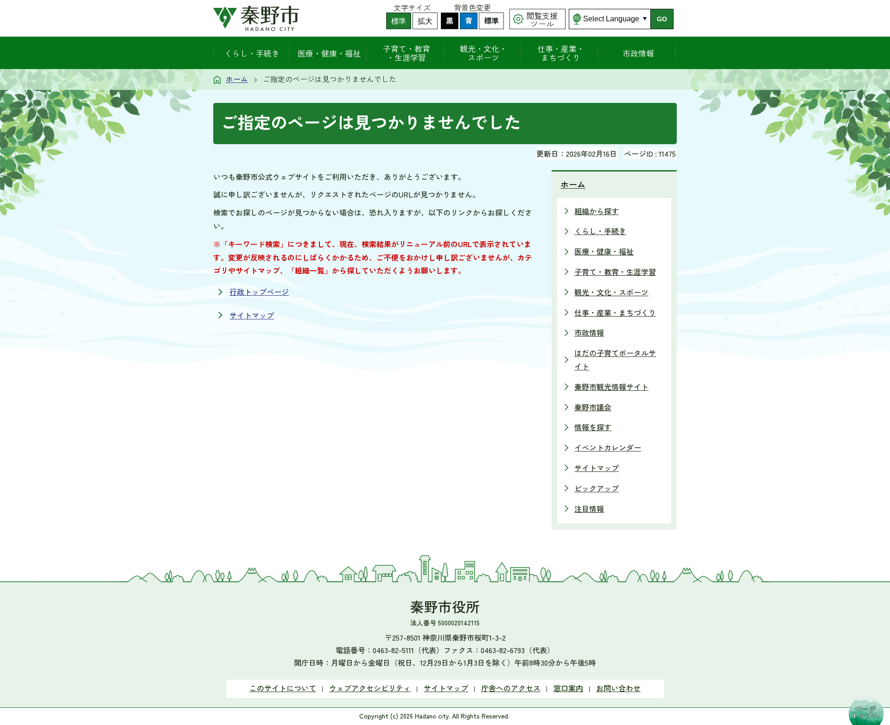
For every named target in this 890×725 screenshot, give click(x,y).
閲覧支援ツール (542, 19)
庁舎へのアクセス (510, 687)
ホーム (237, 78)
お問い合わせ (618, 687)
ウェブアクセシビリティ (370, 687)
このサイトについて (282, 687)
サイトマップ (251, 315)
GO (662, 19)
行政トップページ (259, 291)
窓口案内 (568, 687)
